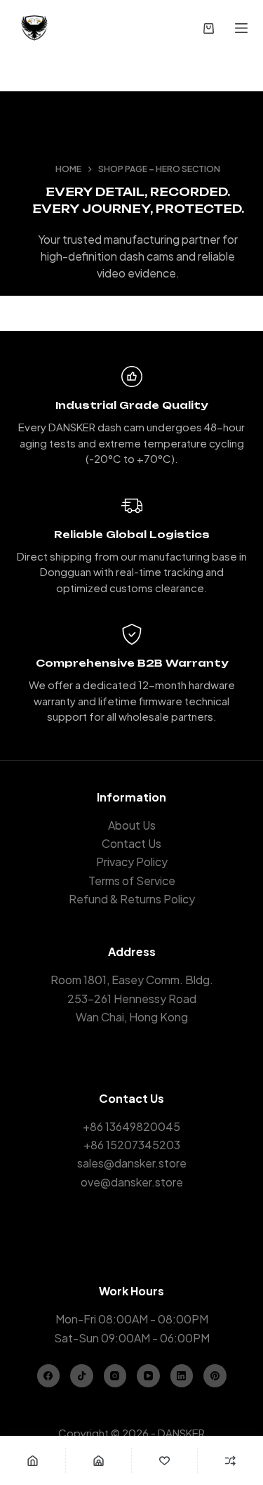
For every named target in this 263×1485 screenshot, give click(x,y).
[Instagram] (115, 1375)
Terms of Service (131, 880)
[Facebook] (48, 1375)
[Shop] (98, 1460)
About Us (132, 825)
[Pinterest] (215, 1375)
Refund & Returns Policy (132, 898)
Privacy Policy (132, 861)
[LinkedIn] (182, 1375)
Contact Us (131, 843)
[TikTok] (81, 1375)
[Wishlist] (164, 1460)
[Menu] (241, 28)
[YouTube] (148, 1375)
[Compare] (230, 1460)
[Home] (32, 1460)
